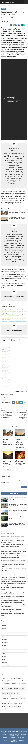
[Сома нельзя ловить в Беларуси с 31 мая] (4, 518)
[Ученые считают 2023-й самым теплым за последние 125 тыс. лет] (8, 455)
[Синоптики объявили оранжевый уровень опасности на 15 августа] (4, 212)
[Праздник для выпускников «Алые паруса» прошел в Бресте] (4, 499)
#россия (20, 703)
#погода (11, 394)
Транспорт (5, 662)
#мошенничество (5, 696)
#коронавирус (5, 691)
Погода (3, 8)
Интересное (6, 636)
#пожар (16, 701)
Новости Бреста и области (7, 2)
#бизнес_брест (16, 680)
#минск (3, 693)
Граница (5, 631)
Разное (4, 656)
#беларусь (7, 394)
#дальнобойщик (5, 685)
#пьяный (10, 703)
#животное (17, 685)
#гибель (18, 683)
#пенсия (23, 698)
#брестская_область (6, 683)
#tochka (3, 678)
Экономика (5, 668)
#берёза (10, 680)
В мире (4, 628)
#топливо (14, 706)
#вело (13, 683)
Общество (5, 642)
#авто (8, 678)
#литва (16, 691)
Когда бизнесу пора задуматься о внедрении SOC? (13, 549)
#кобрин (16, 688)
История (5, 639)
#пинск (3, 701)
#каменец (10, 688)
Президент (5, 648)
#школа (3, 708)
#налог (12, 696)
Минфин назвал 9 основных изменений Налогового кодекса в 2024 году (21, 416)
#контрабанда (22, 688)
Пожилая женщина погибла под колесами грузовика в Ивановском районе (6, 416)
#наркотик (18, 696)
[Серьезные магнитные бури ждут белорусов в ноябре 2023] (20, 455)
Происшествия (6, 651)
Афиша (4, 625)
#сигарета (4, 706)
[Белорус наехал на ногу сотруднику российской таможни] (4, 512)
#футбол (19, 706)
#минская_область (11, 693)
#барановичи (20, 678)
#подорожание (10, 701)
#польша (22, 701)
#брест (23, 680)
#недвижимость (5, 698)
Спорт (4, 659)
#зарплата (4, 688)
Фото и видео (6, 665)
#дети (12, 685)
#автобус (13, 678)
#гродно (24, 683)
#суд (9, 706)
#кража (11, 691)
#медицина (21, 691)
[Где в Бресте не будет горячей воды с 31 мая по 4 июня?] (4, 505)
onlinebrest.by (23, 391)
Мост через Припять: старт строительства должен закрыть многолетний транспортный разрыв (12, 587)
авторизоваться (5, 482)
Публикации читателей (8, 653)
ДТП (4, 633)
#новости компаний (15, 698)
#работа (15, 703)
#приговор (4, 703)
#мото (18, 693)
